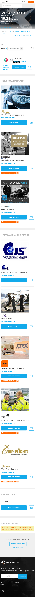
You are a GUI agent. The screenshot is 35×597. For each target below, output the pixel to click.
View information (8, 118)
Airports (30, 6)
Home (2, 582)
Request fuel (19, 67)
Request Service (14, 280)
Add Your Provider (18, 544)
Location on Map (6, 27)
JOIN (31, 1)
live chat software (17, 547)
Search (23, 576)
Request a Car (14, 122)
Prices (3, 48)
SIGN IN (23, 1)
